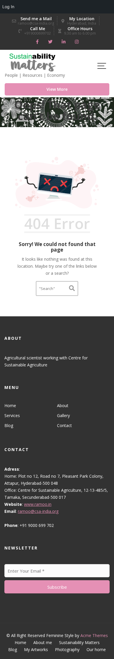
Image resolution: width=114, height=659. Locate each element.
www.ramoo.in (37, 504)
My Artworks (36, 649)
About (62, 405)
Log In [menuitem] (8, 6)
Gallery (63, 415)
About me (42, 642)
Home (10, 405)
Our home (96, 649)
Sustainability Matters (79, 642)
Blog (8, 425)
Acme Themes (94, 635)
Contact (64, 425)
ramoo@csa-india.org (38, 511)
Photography (67, 649)
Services (12, 415)
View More (57, 89)
